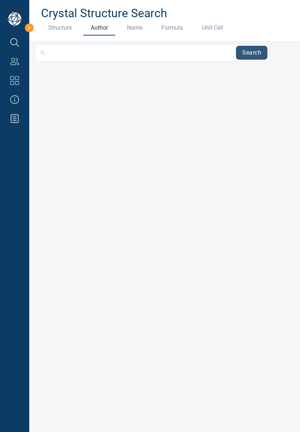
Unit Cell (212, 27)
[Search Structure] (14, 42)
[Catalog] (14, 80)
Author (99, 27)
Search (251, 52)
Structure (60, 27)
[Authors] (14, 61)
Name (134, 27)
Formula (172, 27)
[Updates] (14, 118)
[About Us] (14, 99)
